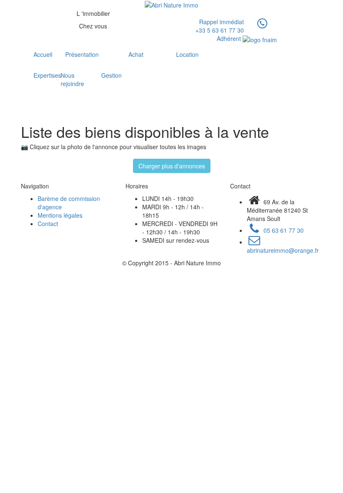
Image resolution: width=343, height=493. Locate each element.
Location (187, 54)
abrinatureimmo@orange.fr (283, 250)
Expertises (37, 75)
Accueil (39, 54)
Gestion (105, 75)
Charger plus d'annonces (171, 166)
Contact (48, 223)
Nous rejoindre (71, 79)
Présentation (82, 54)
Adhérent (230, 38)
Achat (135, 54)
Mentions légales (60, 215)
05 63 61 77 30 (283, 230)
